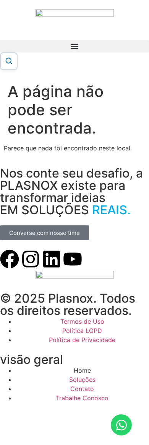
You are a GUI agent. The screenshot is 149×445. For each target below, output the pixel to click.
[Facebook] (9, 259)
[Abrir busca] (9, 61)
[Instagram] (30, 259)
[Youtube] (72, 259)
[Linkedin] (51, 259)
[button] (74, 46)
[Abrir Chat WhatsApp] (121, 424)
